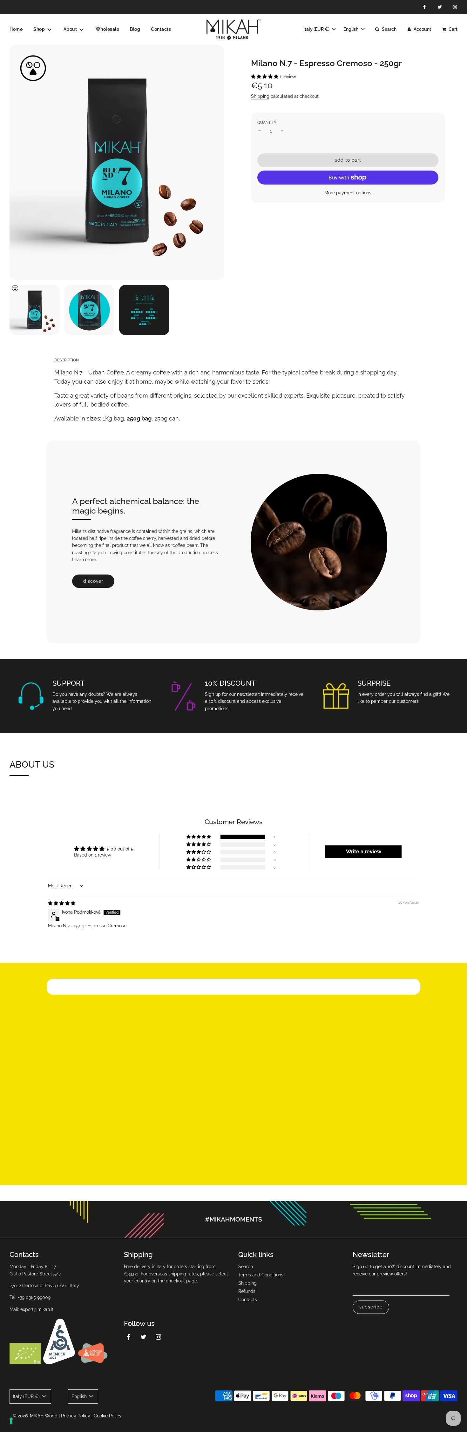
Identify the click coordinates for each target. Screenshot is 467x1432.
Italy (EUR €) (316, 29)
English (351, 29)
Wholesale (107, 29)
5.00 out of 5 (120, 848)
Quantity (266, 122)
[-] (259, 131)
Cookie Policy (108, 1415)
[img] (61, 903)
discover (93, 581)
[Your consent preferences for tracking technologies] (11, 1421)
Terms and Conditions (260, 1274)
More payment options (347, 192)
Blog (135, 29)
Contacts (161, 29)
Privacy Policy (75, 1415)
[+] (282, 131)
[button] (265, 76)
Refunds (246, 1291)
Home (16, 29)
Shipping (260, 96)
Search (245, 1266)
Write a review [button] (363, 852)
